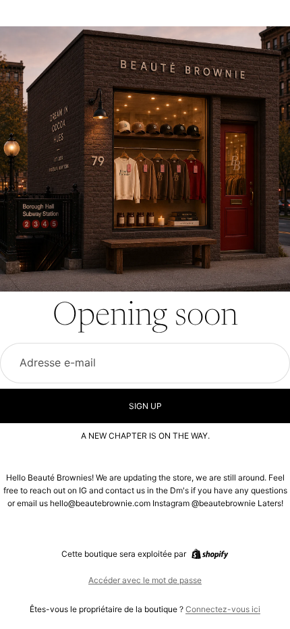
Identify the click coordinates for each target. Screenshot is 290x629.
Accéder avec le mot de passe (145, 580)
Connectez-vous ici (222, 609)
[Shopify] (210, 554)
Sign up (145, 406)
